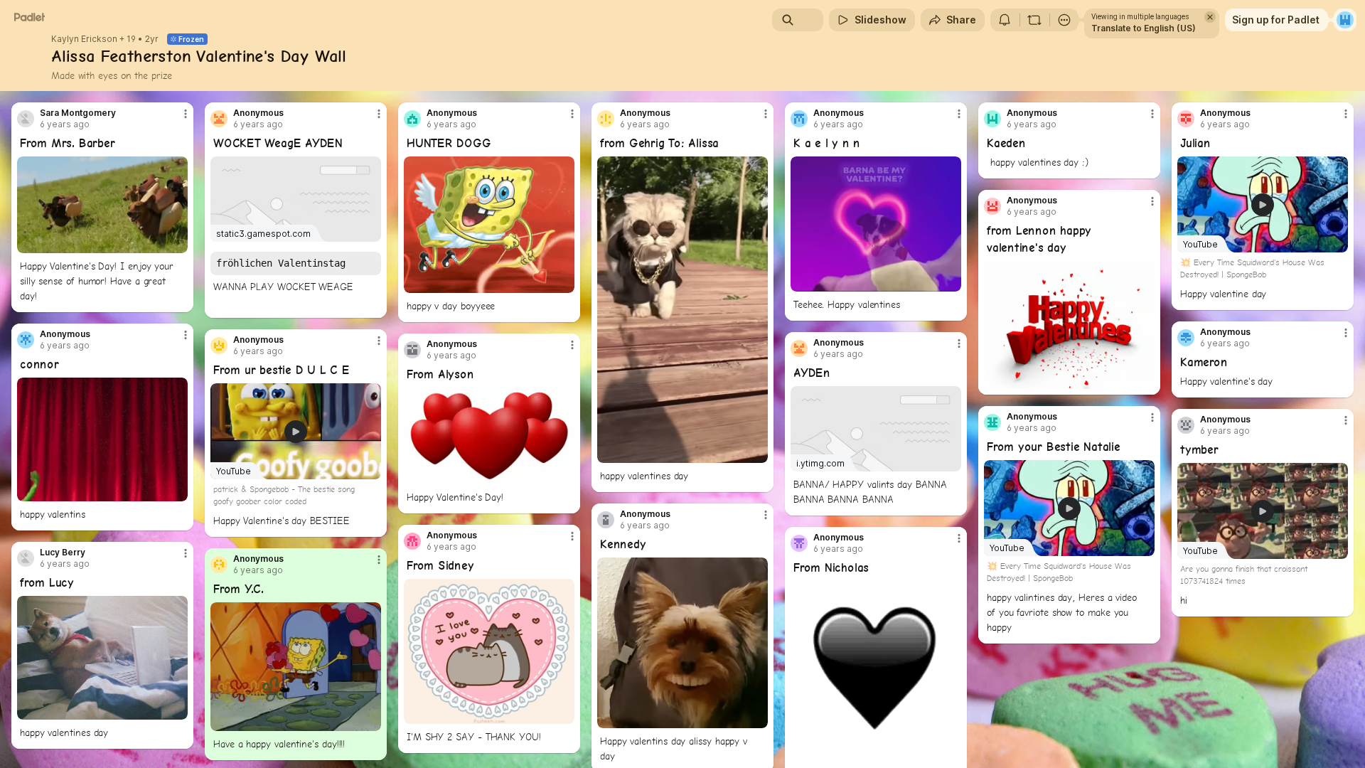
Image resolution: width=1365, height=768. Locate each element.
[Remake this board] (1034, 20)
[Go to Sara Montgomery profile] (25, 118)
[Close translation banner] (1210, 17)
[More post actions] (185, 114)
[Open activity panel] (1004, 20)
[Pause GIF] (176, 241)
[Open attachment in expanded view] (102, 204)
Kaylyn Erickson (84, 39)
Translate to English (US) (1143, 28)
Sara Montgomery (78, 113)
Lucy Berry (62, 553)
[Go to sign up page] (1345, 20)
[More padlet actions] (1064, 20)
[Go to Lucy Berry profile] (25, 558)
